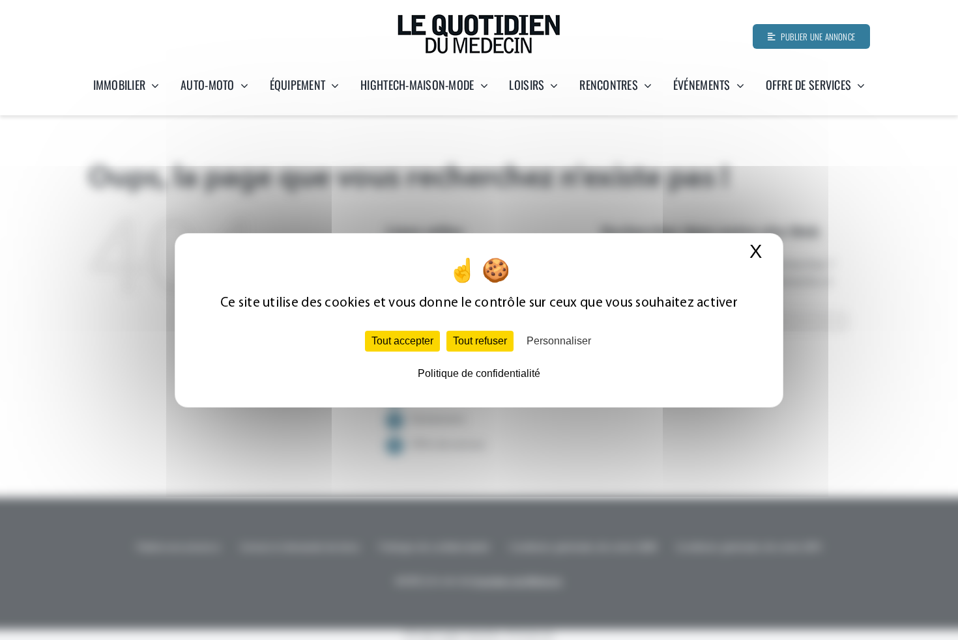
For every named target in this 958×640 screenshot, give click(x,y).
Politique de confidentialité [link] (479, 373)
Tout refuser (480, 340)
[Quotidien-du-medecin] (479, 19)
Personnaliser (559, 340)
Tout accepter (402, 340)
